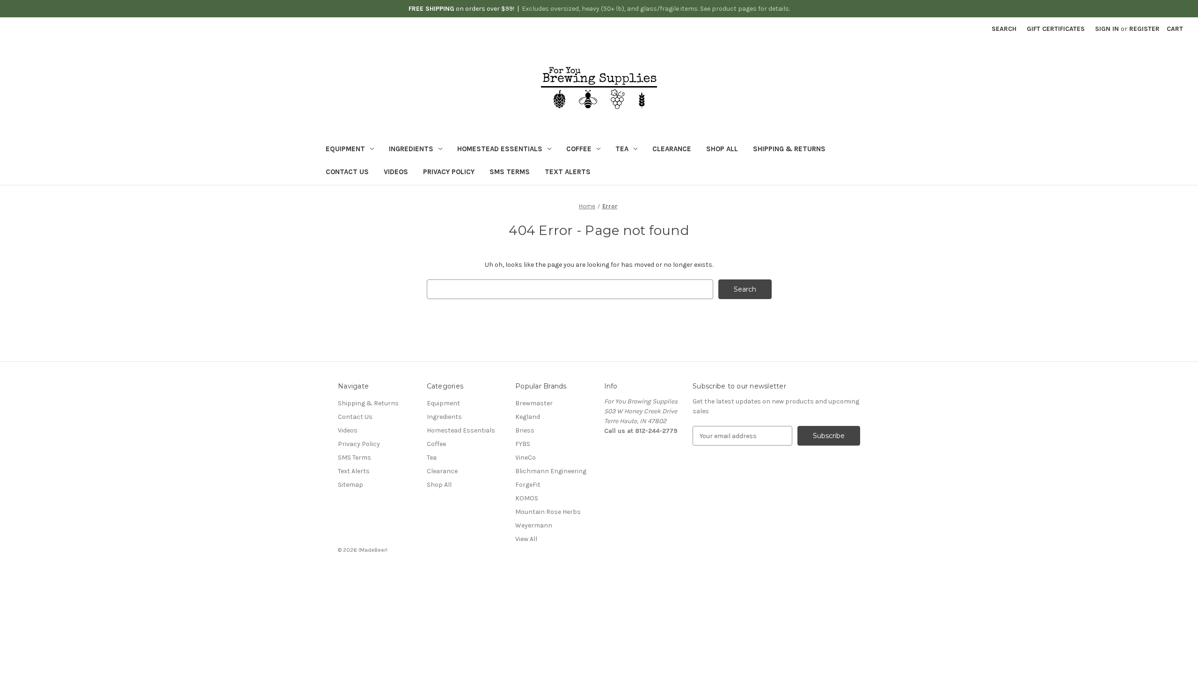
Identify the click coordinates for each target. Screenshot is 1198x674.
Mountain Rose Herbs (548, 512)
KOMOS (526, 498)
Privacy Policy (449, 172)
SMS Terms (509, 172)
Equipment (345, 149)
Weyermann (533, 525)
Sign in (1107, 29)
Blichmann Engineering (550, 471)
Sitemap (350, 485)
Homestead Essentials (499, 149)
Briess (524, 430)
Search (1004, 29)
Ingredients (411, 149)
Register (1144, 29)
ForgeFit (528, 485)
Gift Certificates (1056, 29)
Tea (621, 149)
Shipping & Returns (789, 149)
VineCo (525, 458)
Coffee (579, 149)
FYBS (522, 444)
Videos (396, 172)
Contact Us (347, 172)
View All (526, 539)
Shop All (722, 149)
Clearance (671, 149)
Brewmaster (534, 403)
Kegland (527, 417)
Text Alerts (568, 172)
